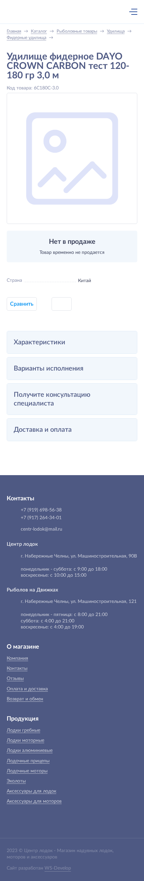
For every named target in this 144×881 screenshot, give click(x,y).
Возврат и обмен (25, 699)
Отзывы (15, 678)
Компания (17, 658)
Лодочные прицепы (28, 761)
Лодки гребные (23, 730)
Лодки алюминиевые (30, 750)
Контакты (17, 668)
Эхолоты (16, 781)
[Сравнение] (116, 11)
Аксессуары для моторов (34, 801)
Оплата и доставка (27, 689)
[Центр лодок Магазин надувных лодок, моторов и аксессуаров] (18, 11)
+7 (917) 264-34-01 (41, 517)
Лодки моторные (25, 740)
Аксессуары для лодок (31, 791)
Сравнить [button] (21, 304)
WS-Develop (58, 868)
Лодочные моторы (27, 771)
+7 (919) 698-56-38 (68, 12)
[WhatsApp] (82, 12)
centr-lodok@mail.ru (41, 529)
